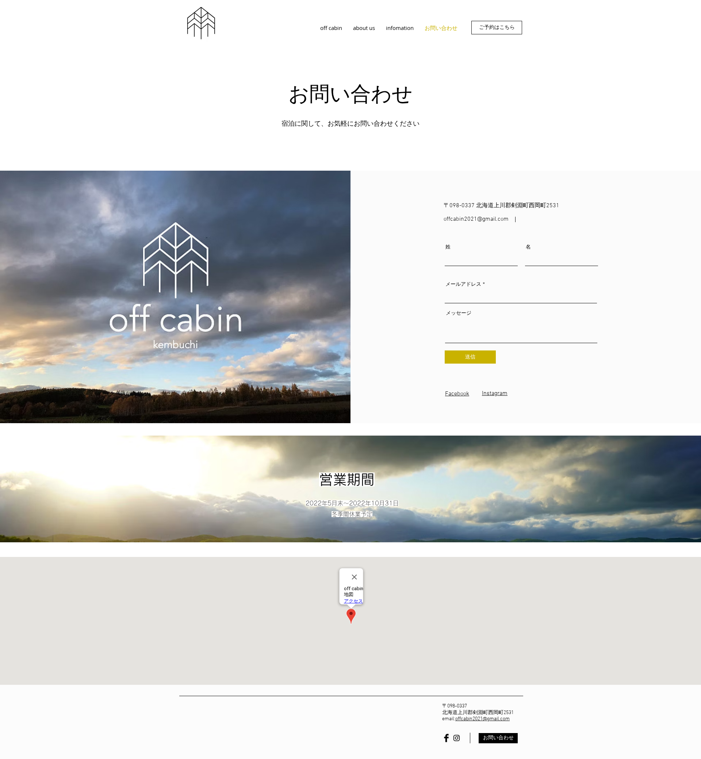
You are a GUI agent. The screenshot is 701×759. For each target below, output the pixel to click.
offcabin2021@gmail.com (482, 719)
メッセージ (458, 312)
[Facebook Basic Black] (446, 738)
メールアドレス (463, 283)
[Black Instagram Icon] (456, 738)
